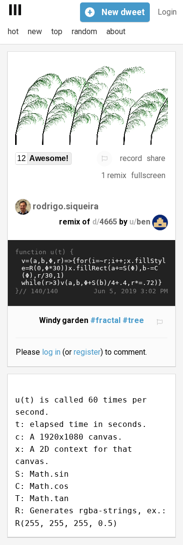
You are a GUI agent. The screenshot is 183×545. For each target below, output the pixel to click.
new (35, 31)
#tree (133, 320)
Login (167, 12)
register (87, 352)
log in (51, 352)
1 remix (113, 175)
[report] (104, 158)
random (84, 31)
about (115, 31)
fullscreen (148, 175)
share (155, 158)
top (56, 31)
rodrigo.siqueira (66, 206)
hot (13, 31)
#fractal (105, 320)
